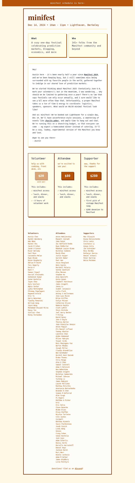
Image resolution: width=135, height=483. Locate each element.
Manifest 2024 (91, 74)
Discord (78, 468)
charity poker (52, 121)
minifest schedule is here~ (67, 3)
